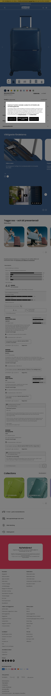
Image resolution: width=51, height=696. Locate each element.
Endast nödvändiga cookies (22, 119)
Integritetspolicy (22, 114)
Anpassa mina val (34, 118)
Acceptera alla (12, 118)
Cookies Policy (33, 114)
